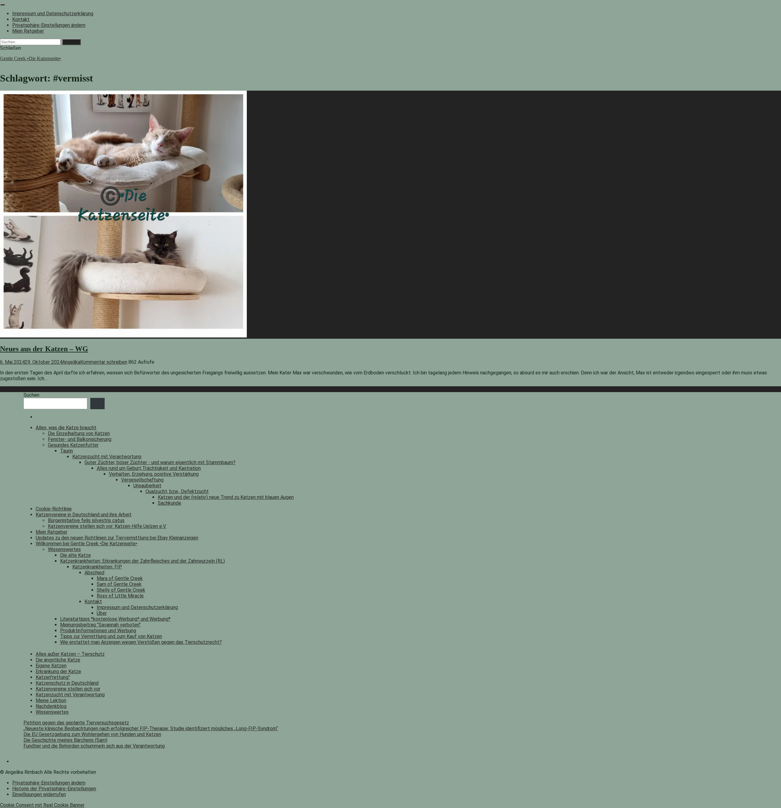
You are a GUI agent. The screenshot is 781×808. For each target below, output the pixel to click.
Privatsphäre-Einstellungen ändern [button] (48, 25)
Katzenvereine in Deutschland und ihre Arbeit (83, 515)
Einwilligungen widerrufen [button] (39, 794)
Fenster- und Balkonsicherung (79, 439)
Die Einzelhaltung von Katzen (79, 433)
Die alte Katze (75, 555)
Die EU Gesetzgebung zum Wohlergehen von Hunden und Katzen (92, 734)
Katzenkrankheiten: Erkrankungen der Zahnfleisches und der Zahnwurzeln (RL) (142, 561)
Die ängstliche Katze (58, 660)
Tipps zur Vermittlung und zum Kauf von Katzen (111, 636)
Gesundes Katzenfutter (73, 445)
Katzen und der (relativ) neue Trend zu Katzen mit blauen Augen (226, 497)
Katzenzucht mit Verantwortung (106, 457)
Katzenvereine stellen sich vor (68, 689)
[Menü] (2, 4)
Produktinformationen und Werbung (98, 630)
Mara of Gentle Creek (120, 578)
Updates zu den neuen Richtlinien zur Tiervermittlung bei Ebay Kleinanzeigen (117, 538)
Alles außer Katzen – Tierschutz (70, 654)
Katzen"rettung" (53, 677)
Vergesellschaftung (142, 480)
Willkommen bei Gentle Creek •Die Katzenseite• (86, 543)
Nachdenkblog (51, 706)
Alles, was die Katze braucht (66, 428)
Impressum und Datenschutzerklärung (52, 13)
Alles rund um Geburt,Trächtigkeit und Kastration (149, 468)
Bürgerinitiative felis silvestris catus (86, 520)
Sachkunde (169, 503)
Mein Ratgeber (28, 31)
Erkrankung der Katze (58, 671)
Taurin (66, 451)
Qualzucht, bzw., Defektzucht (177, 491)
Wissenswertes (64, 549)
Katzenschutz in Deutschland (67, 683)
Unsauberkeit (147, 486)
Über (102, 613)
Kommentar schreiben (103, 362)
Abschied (94, 572)
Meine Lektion (51, 700)
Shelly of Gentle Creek (121, 590)
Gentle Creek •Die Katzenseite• (30, 58)
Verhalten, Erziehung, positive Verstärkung (154, 474)
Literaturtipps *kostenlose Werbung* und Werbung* (115, 619)
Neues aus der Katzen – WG (44, 349)
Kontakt (21, 19)
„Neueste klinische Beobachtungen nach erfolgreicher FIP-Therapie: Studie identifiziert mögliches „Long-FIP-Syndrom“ (150, 728)
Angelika (71, 362)
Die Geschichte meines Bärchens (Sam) (65, 740)
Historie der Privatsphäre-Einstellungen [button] (54, 789)
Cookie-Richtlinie (54, 509)
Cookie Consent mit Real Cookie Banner (42, 805)
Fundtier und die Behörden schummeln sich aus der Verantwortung (94, 746)
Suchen (31, 395)
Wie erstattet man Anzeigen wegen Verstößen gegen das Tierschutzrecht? (141, 642)
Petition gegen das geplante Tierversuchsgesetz (76, 723)
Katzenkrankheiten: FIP (97, 567)
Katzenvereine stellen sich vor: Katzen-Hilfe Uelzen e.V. (107, 526)
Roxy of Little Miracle (120, 596)
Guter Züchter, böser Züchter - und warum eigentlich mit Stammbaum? (160, 462)
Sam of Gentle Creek (119, 584)
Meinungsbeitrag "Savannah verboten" (100, 625)
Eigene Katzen (51, 666)
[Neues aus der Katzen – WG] (123, 336)
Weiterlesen (13, 389)
